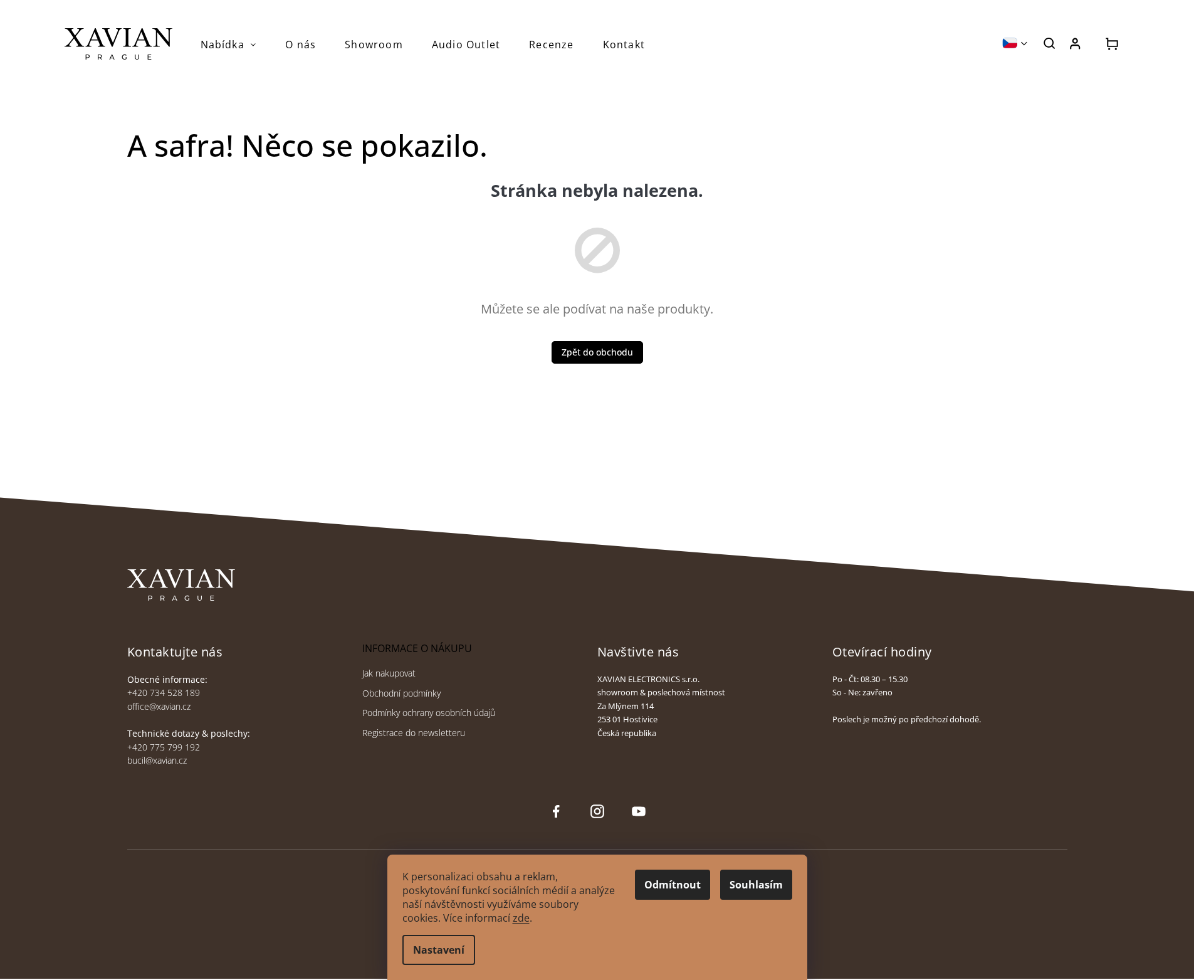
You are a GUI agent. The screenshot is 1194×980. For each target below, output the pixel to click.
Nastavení (438, 950)
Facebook (556, 812)
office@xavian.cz (159, 706)
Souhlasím (756, 885)
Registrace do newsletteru (413, 733)
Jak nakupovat (389, 673)
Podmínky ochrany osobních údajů (428, 713)
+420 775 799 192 (163, 747)
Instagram (596, 812)
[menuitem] (228, 44)
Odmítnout (672, 885)
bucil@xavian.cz (157, 760)
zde (521, 918)
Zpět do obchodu (597, 352)
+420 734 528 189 (163, 692)
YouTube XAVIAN (638, 812)
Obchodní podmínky (401, 693)
